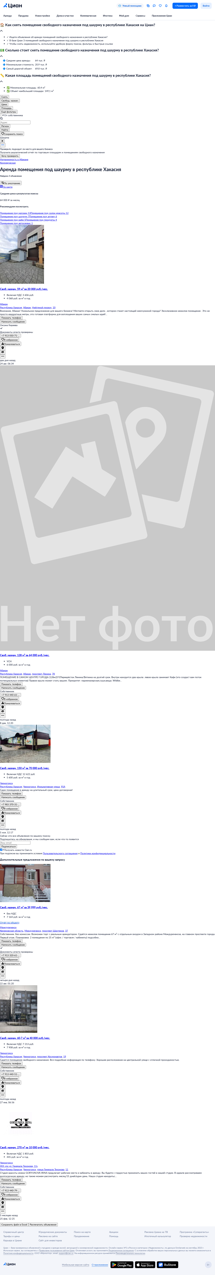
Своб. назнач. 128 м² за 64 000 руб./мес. (24, 655)
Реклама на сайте (48, 1236)
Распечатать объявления (43, 1224)
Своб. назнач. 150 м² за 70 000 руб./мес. (24, 768)
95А (63, 786)
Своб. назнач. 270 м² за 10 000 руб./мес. (24, 1147)
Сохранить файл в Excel (14, 1224)
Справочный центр (13, 1232)
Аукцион (113, 1232)
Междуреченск (33, 930)
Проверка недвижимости (193, 1236)
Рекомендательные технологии (130, 1253)
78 (53, 673)
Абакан (27, 307)
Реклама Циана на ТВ (156, 1232)
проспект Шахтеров (53, 930)
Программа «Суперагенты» (194, 1232)
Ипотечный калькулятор (157, 1236)
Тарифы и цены (11, 1236)
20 (54, 307)
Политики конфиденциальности (97, 853)
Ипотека (107, 15)
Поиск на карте (82, 1232)
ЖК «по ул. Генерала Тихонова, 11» (19, 1166)
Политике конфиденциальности (18, 1253)
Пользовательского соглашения (60, 853)
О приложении (100, 1264)
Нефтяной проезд (42, 307)
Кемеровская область (11, 930)
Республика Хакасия (11, 307)
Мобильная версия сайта (75, 1264)
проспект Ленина (41, 673)
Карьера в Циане (12, 1240)
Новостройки (42, 15)
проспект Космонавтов (49, 1056)
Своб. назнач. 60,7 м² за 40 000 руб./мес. (25, 1038)
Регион (5, 126)
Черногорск (29, 786)
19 (64, 1056)
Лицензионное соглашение (121, 1250)
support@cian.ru (66, 1253)
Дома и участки (65, 15)
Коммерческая (88, 15)
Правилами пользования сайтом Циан (57, 1250)
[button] (107, 28)
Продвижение (81, 1236)
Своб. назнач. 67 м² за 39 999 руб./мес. (24, 907)
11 (67, 1169)
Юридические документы (53, 1232)
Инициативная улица (48, 786)
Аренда (7, 15)
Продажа (23, 15)
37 (66, 930)
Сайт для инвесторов (50, 1240)
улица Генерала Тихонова (50, 1169)
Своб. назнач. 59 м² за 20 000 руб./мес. (24, 289)
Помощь (113, 1236)
